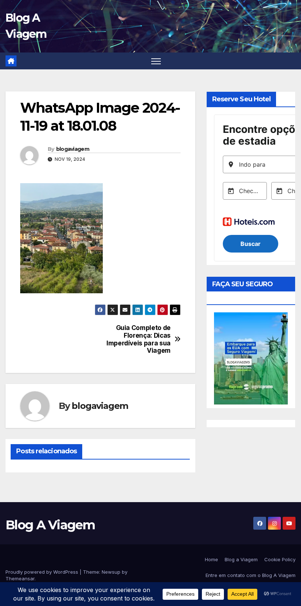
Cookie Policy (279, 559)
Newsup (111, 572)
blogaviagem (72, 149)
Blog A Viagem (50, 525)
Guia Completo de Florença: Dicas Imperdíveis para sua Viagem (138, 339)
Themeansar (20, 578)
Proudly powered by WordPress (43, 572)
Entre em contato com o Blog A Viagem (250, 575)
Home (211, 559)
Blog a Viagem (241, 559)
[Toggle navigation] (156, 61)
